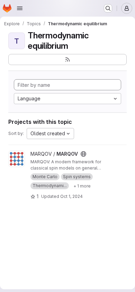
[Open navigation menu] (19, 8)
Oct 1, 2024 (71, 196)
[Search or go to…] (108, 8)
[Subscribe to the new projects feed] (67, 59)
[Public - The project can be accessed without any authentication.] (83, 154)
